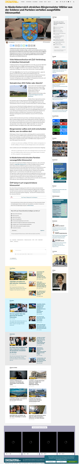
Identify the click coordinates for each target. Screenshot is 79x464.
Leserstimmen (18, 42)
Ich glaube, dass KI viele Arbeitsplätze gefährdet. (22, 224)
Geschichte (13, 344)
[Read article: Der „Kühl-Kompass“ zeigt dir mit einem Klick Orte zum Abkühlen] (32, 293)
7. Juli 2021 (12, 418)
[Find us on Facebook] (60, 2)
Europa (12, 278)
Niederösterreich (28, 239)
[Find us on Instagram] (62, 2)
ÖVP (33, 239)
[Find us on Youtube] (68, 2)
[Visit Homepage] (12, 1)
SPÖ (36, 239)
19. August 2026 (13, 284)
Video (45, 1)
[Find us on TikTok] (64, 2)
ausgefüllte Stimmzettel (20, 164)
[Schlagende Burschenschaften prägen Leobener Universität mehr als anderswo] (59, 64)
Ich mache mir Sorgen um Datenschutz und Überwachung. (23, 222)
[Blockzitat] (25, 254)
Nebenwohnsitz (20, 239)
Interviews (28, 1)
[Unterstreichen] (19, 254)
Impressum (7, 463)
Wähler (11, 241)
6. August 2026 (40, 288)
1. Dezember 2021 (33, 402)
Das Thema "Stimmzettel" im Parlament (29, 197)
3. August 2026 (40, 296)
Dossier (41, 1)
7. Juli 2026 (39, 329)
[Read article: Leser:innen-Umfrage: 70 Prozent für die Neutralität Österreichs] (18, 393)
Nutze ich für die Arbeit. (17, 213)
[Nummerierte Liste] (22, 254)
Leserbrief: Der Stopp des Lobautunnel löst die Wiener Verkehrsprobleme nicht (35, 400)
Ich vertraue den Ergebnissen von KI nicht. (20, 220)
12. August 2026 (40, 279)
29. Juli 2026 (12, 318)
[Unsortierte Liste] (24, 254)
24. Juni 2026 (39, 363)
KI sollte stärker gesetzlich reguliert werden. (21, 226)
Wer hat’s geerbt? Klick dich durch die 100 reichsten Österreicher (17, 315)
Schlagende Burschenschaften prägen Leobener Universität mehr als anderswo (59, 71)
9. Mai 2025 (32, 386)
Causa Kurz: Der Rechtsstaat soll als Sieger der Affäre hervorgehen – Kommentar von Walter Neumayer (37, 417)
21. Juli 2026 (39, 314)
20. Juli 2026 (39, 321)
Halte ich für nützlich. (16, 217)
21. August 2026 (13, 386)
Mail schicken (31, 205)
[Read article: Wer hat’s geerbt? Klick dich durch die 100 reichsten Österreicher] (18, 308)
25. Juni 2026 (39, 355)
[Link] (28, 254)
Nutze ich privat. (15, 215)
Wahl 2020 (40, 239)
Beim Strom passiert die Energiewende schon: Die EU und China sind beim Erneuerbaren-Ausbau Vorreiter (59, 236)
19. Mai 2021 (32, 419)
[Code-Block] (27, 254)
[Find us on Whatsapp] (70, 2)
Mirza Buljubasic (12, 42)
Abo (57, 1)
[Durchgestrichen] (20, 254)
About (49, 1)
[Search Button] (73, 2)
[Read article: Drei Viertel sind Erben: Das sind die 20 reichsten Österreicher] (32, 318)
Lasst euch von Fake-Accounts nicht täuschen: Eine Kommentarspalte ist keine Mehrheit (59, 229)
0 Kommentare (47, 42)
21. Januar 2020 (31, 42)
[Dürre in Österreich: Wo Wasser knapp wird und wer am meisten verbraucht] (59, 105)
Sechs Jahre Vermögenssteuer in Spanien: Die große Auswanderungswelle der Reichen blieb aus (41, 284)
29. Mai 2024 (12, 401)
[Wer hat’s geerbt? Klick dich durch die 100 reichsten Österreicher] (59, 93)
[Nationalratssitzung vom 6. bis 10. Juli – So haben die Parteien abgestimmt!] (59, 208)
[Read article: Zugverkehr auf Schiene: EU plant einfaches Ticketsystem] (18, 275)
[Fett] (15, 254)
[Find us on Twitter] (66, 2)
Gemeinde (14, 239)
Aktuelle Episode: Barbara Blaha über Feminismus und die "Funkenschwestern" (59, 191)
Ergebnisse (42, 230)
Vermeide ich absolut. (16, 227)
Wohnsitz (16, 241)
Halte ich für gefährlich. (17, 219)
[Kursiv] (17, 254)
